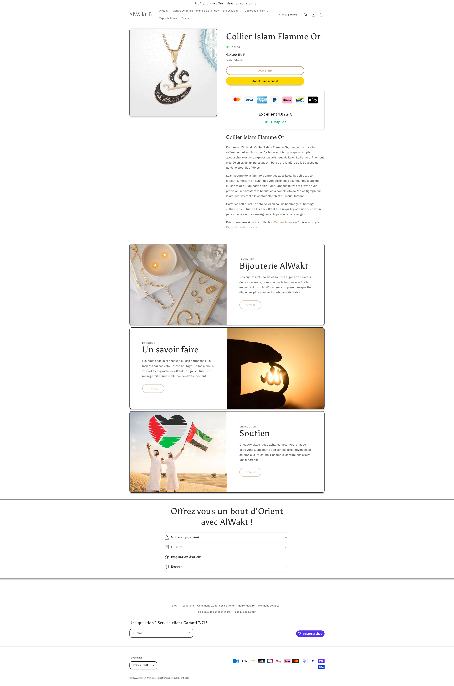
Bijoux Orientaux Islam (241, 227)
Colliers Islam (283, 222)
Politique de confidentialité (214, 612)
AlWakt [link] (250, 304)
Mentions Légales (268, 605)
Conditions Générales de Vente (216, 605)
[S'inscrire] (189, 633)
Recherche (187, 605)
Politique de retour (245, 612)
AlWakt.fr (141, 678)
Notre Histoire (246, 605)
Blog (174, 605)
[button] (231, 11)
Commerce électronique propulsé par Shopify (168, 678)
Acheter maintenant (265, 81)
